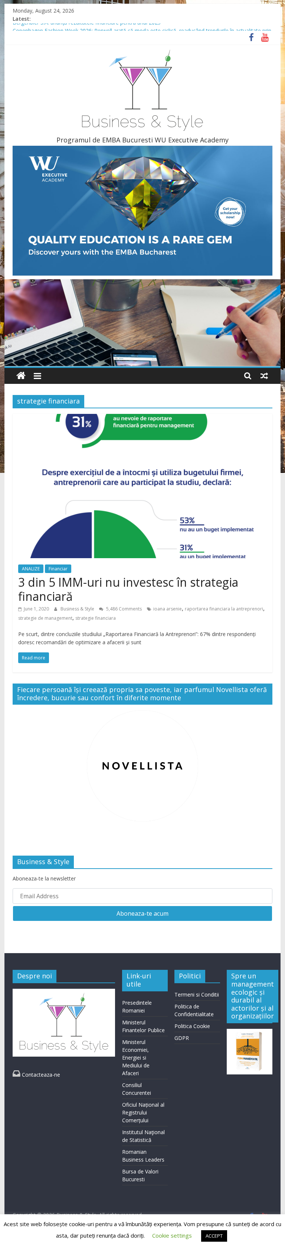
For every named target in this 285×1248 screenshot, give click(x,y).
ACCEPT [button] (214, 1235)
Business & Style (77, 609)
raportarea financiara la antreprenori (224, 609)
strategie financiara (95, 618)
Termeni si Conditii (196, 994)
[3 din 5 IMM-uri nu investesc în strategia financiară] (142, 418)
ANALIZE (31, 569)
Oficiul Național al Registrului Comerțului (143, 1112)
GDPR (181, 1037)
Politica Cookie (192, 1026)
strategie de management (45, 618)
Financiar (58, 569)
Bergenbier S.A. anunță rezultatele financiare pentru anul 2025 (87, 27)
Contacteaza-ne (36, 1074)
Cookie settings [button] (172, 1235)
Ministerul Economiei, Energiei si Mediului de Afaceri (136, 1057)
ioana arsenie (167, 609)
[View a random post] (264, 375)
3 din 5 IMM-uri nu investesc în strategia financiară (128, 589)
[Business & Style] (21, 376)
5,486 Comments (123, 609)
